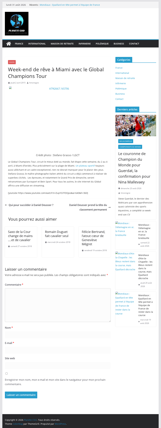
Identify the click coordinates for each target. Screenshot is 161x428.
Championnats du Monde (130, 147)
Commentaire (14, 284)
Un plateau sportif (85, 165)
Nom (9, 327)
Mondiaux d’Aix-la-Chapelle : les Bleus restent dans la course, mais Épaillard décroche (145, 267)
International (37, 43)
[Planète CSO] (8, 43)
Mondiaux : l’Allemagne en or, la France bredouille (144, 231)
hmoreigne (34, 82)
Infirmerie (85, 43)
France (19, 43)
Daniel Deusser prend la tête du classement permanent (88, 207)
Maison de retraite (62, 43)
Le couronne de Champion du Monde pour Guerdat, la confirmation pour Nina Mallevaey (134, 168)
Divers (11, 62)
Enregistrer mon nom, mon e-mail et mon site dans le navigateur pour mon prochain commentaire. (55, 382)
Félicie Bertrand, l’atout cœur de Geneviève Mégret (93, 238)
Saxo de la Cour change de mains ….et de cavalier (20, 236)
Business (119, 43)
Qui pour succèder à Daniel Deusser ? (31, 205)
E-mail (9, 343)
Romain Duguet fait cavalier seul (56, 234)
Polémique (102, 43)
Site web (10, 358)
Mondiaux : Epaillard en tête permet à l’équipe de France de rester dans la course (145, 305)
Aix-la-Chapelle (125, 141)
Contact (134, 43)
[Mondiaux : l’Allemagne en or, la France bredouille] (125, 235)
